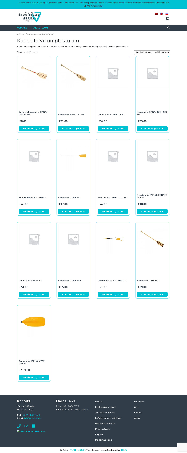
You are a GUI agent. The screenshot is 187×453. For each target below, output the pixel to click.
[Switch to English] (161, 14)
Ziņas (136, 407)
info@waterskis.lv (32, 418)
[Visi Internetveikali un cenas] (31, 431)
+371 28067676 (31, 415)
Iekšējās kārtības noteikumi (108, 418)
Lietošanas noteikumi (105, 423)
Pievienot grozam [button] (34, 128)
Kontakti (138, 412)
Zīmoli (137, 418)
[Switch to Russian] (166, 14)
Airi (27, 33)
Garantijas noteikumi (104, 412)
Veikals (22, 27)
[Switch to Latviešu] (156, 14)
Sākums (20, 33)
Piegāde (99, 434)
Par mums (139, 401)
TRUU (124, 449)
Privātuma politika (103, 439)
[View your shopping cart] (167, 19)
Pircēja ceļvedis (102, 428)
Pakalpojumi (40, 27)
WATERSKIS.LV (77, 449)
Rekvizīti (99, 401)
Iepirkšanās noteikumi (105, 407)
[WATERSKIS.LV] (30, 16)
